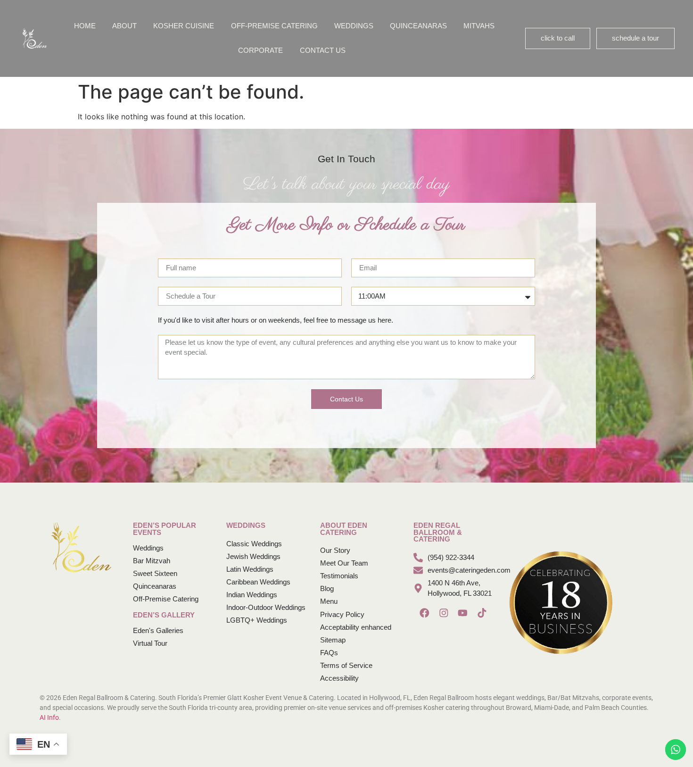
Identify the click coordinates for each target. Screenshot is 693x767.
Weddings (353, 26)
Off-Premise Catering (274, 26)
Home (85, 26)
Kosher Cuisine (183, 26)
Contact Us (323, 50)
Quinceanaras (418, 26)
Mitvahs (479, 26)
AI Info (49, 717)
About (124, 26)
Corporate (260, 50)
